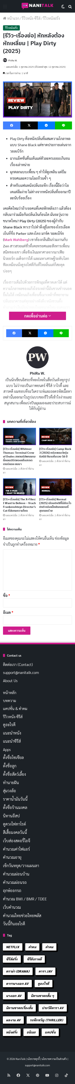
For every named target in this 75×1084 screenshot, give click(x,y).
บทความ (9, 700)
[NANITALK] (38, 6)
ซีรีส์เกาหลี (34, 959)
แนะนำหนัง (12, 732)
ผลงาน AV (13, 1020)
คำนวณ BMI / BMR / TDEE (25, 898)
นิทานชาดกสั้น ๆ (42, 996)
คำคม (32, 947)
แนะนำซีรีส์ (12, 741)
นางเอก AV (14, 996)
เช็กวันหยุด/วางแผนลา (21, 865)
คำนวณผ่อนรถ (15, 882)
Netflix (12, 947)
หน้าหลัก (9, 692)
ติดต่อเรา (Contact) (18, 664)
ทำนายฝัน (11, 782)
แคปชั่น (50, 1032)
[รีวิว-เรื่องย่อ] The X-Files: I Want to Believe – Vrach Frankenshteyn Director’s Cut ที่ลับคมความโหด (19, 504)
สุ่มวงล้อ (9, 790)
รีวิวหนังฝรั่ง (51, 18)
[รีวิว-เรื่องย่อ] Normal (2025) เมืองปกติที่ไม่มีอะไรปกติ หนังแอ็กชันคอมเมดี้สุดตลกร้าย (55, 504)
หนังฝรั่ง (11, 1032)
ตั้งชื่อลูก (9, 765)
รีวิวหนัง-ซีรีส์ (31, 18)
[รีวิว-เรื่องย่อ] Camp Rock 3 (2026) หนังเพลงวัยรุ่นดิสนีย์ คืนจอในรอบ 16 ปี (55, 452)
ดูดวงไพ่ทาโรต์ (14, 823)
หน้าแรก (12, 18)
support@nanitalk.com (21, 672)
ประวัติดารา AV (53, 1008)
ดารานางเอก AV (17, 983)
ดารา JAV (45, 971)
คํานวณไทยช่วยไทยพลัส (22, 915)
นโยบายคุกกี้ (33, 1058)
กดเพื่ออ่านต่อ (36, 315)
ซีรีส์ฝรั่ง (12, 959)
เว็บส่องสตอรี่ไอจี (16, 840)
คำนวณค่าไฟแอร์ (16, 849)
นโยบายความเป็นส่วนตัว (54, 1058)
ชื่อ (6, 595)
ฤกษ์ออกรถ (12, 890)
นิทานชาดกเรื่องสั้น (19, 1008)
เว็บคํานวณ (12, 907)
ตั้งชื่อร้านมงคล (15, 807)
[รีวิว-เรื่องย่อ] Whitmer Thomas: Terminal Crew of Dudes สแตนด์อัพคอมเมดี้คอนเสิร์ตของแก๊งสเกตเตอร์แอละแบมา (19, 456)
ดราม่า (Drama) (17, 971)
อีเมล (8, 612)
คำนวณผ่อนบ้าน (16, 873)
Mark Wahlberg (16, 239)
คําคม (49, 947)
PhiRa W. (12, 60)
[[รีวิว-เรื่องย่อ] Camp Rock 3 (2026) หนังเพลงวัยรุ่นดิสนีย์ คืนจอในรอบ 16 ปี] (55, 436)
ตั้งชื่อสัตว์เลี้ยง (14, 774)
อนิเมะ (31, 1032)
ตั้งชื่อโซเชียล (13, 757)
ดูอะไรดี (9, 724)
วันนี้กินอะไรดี (14, 923)
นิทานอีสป (11, 815)
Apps (7, 749)
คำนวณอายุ (12, 857)
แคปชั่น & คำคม (15, 708)
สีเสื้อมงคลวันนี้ (15, 832)
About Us (10, 680)
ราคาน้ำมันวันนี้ (15, 799)
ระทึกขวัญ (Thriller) (46, 1020)
